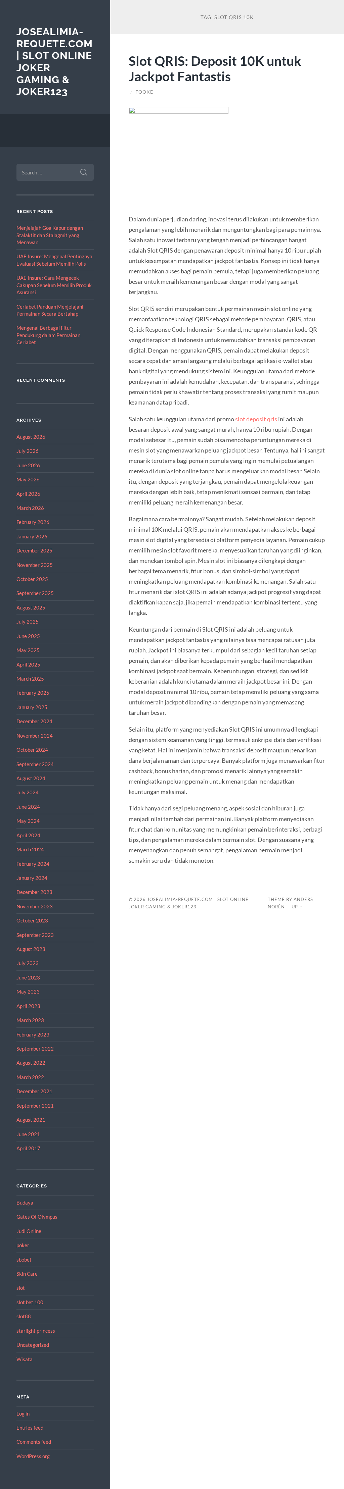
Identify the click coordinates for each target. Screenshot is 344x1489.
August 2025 (30, 607)
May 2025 (28, 650)
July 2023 (27, 963)
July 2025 (27, 622)
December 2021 (34, 1091)
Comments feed (33, 1442)
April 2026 (28, 494)
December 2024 (34, 721)
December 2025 (34, 550)
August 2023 (30, 949)
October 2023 (32, 920)
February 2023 (32, 1034)
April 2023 (28, 1006)
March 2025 (30, 679)
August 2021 (30, 1120)
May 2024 (28, 821)
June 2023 (28, 977)
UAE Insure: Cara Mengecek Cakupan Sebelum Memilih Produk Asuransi (54, 285)
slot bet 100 (29, 1302)
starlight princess (35, 1331)
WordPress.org (33, 1456)
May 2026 (28, 479)
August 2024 (30, 778)
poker (22, 1245)
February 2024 (32, 864)
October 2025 (32, 579)
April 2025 (28, 664)
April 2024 (28, 835)
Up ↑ (297, 906)
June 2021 (28, 1134)
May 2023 (28, 992)
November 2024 (34, 736)
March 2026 (30, 508)
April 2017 (28, 1148)
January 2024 (31, 878)
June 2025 (28, 636)
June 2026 (28, 465)
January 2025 (31, 707)
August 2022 (30, 1063)
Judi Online (28, 1231)
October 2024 (32, 750)
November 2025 (34, 565)
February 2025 (32, 693)
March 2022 (30, 1077)
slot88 (23, 1316)
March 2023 (30, 1020)
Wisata (24, 1359)
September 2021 (35, 1106)
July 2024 (27, 792)
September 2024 (35, 764)
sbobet (24, 1260)
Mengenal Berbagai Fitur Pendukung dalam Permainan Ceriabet (48, 335)
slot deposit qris (256, 419)
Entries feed (29, 1428)
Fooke (144, 92)
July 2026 (27, 451)
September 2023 (35, 935)
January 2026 (31, 536)
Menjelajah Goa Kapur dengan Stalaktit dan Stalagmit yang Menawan (49, 235)
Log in (23, 1414)
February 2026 (32, 522)
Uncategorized (32, 1345)
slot (20, 1288)
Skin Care (27, 1274)
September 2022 (35, 1049)
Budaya (24, 1203)
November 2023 (34, 906)
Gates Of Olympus (36, 1217)
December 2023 (34, 892)
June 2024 (28, 807)
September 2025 (35, 593)
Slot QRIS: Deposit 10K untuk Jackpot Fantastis (215, 68)
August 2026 (30, 437)
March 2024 (30, 849)
